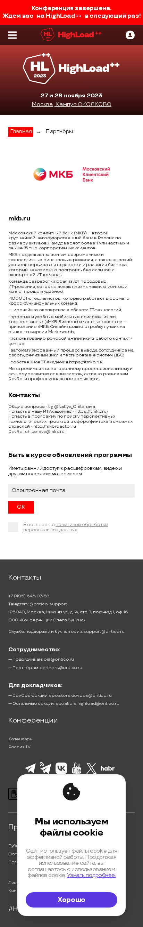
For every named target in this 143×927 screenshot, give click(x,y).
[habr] (108, 770)
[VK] (61, 773)
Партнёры (59, 131)
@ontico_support (48, 604)
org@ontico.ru (59, 659)
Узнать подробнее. (91, 875)
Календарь (20, 739)
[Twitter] (91, 773)
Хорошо (71, 900)
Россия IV (19, 747)
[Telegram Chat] (30, 772)
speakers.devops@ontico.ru (80, 695)
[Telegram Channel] (45, 773)
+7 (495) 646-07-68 (28, 596)
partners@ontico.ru (61, 668)
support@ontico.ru (104, 631)
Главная (21, 131)
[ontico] (130, 35)
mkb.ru (19, 218)
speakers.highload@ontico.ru (87, 703)
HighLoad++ (63, 16)
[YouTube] (76, 773)
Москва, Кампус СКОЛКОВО (71, 104)
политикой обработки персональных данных (65, 527)
